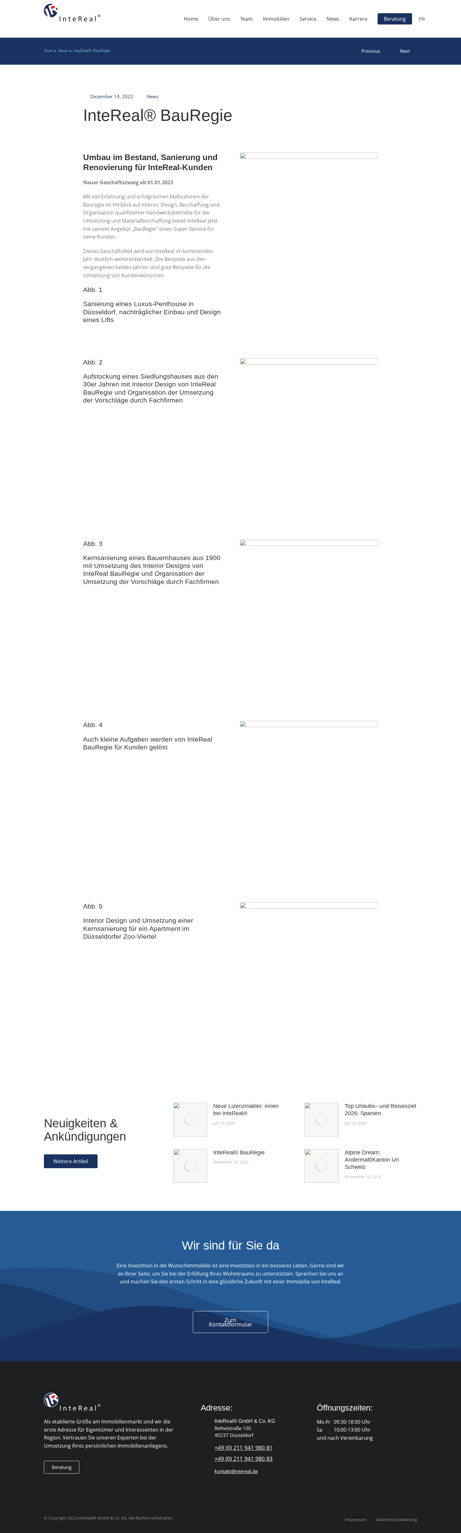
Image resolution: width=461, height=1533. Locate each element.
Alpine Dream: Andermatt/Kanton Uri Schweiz (372, 1159)
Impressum (355, 1519)
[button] (61, 1467)
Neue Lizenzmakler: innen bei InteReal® (245, 1109)
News (153, 96)
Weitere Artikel (70, 1161)
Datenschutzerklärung (396, 1519)
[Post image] (190, 1119)
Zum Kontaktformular (230, 1322)
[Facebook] (47, 1483)
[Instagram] (60, 1483)
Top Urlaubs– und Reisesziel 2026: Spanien (380, 1109)
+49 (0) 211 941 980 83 (244, 1458)
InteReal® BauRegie (239, 1152)
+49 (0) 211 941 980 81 (244, 1447)
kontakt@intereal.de (236, 1471)
